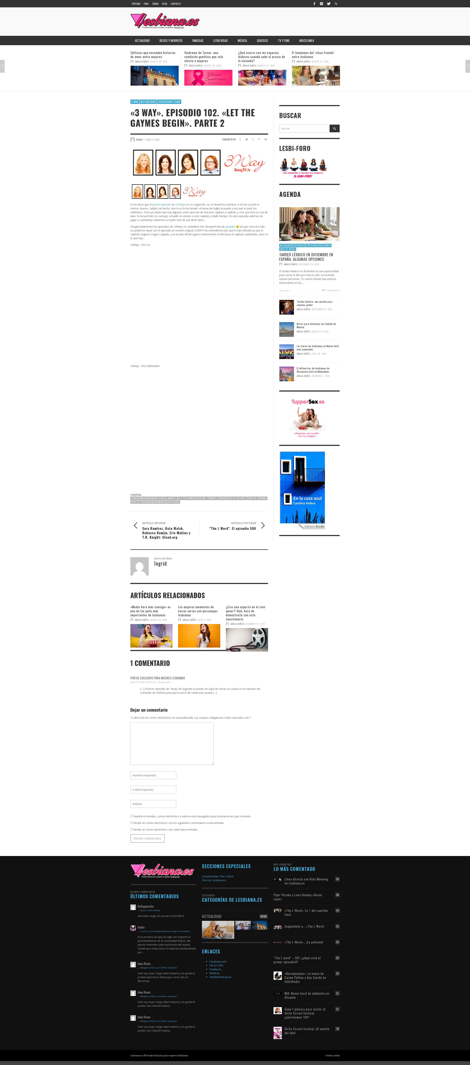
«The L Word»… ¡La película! (304, 942)
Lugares (326, 245)
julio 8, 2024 (204, 619)
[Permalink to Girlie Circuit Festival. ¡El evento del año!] (278, 1032)
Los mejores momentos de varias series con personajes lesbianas (198, 611)
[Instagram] (321, 3)
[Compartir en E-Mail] (265, 139)
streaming (158, 502)
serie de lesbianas (257, 498)
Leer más (284, 290)
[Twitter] (328, 3)
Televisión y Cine (169, 102)
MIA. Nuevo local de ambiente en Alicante (307, 995)
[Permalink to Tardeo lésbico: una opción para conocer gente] (286, 307)
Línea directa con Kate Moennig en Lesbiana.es (306, 881)
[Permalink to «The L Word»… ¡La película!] (278, 942)
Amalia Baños (142, 65)
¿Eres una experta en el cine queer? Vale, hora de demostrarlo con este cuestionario (245, 613)
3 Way (135, 102)
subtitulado (172, 502)
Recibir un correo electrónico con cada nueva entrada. (165, 829)
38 (337, 895)
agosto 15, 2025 (320, 331)
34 (337, 910)
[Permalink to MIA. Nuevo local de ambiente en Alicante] (278, 993)
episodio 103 (155, 498)
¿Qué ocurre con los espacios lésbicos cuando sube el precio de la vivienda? (207, 56)
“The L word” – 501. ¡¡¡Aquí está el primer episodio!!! (297, 960)
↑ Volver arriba (332, 1055)
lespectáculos (313, 245)
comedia (143, 498)
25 (337, 958)
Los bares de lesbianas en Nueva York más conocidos (318, 347)
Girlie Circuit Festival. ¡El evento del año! (307, 1030)
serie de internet (236, 498)
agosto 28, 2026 (158, 65)
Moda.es (214, 973)
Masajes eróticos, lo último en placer (158, 967)
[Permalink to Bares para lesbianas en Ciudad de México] (286, 329)
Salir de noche (287, 249)
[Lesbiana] (162, 870)
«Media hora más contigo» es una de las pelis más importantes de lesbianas (150, 611)
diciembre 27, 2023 (255, 623)
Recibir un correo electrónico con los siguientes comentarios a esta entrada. (178, 823)
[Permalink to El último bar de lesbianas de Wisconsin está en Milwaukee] (286, 373)
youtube (230, 226)
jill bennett (170, 498)
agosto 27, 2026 (212, 65)
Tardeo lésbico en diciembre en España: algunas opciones (306, 257)
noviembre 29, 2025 (309, 264)
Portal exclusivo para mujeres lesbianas (157, 678)
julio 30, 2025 (319, 353)
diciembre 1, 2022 (321, 376)
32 (337, 926)
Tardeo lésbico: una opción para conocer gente (314, 303)
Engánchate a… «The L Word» (305, 926)
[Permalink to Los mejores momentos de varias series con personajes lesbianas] (199, 633)
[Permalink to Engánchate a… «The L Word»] (278, 926)
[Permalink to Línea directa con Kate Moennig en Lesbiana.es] (278, 879)
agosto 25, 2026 (320, 65)
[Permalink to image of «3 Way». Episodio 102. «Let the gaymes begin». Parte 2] (199, 162)
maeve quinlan (218, 498)
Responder (164, 682)
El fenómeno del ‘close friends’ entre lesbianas (259, 54)
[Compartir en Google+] (252, 139)
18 (337, 1028)
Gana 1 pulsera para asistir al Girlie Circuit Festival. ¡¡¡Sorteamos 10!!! (305, 1013)
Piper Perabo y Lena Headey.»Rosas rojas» (298, 897)
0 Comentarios (332, 290)
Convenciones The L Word (217, 876)
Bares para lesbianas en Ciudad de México (316, 325)
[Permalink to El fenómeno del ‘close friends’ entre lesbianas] (262, 76)
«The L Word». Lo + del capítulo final (306, 912)
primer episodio (162, 204)
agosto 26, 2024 (158, 619)
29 (337, 942)
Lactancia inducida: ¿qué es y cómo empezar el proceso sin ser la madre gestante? (315, 56)
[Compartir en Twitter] (246, 139)
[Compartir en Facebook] (240, 139)
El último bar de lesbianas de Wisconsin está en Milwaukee (313, 369)
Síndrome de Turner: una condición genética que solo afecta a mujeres (150, 56)
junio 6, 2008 (152, 139)
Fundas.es (215, 969)
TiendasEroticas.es (220, 977)
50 (337, 879)
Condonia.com (218, 961)
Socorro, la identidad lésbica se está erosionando (165, 931)
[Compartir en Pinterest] (259, 139)
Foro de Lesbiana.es (214, 880)
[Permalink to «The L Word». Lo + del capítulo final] (278, 911)
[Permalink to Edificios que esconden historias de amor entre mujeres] (259, 928)
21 (337, 993)
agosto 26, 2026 (266, 61)
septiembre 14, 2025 (322, 309)
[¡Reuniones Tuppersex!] (307, 418)
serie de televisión (141, 502)
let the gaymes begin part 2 (193, 498)
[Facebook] (314, 3)
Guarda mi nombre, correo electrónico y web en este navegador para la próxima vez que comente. (192, 816)
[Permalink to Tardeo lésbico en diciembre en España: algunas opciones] (309, 224)
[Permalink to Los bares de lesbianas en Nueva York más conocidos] (286, 351)
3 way (134, 498)
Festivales (298, 245)
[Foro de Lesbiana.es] (303, 167)
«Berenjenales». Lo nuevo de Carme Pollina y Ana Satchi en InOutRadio (305, 977)
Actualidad (148, 102)
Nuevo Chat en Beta (150, 910)
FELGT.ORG (216, 965)
